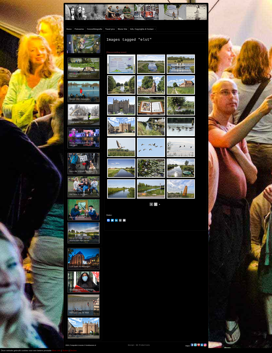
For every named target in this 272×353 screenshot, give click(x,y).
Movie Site (122, 29)
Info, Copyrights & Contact (141, 29)
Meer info (56, 350)
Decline (73, 350)
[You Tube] (198, 346)
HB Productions (143, 345)
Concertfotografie (94, 29)
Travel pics (110, 29)
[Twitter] (195, 346)
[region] (83, 44)
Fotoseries (79, 29)
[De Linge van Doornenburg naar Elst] (121, 64)
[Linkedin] (201, 346)
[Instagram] (205, 346)
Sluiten (65, 350)
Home (69, 29)
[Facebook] (192, 346)
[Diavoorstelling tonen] (116, 52)
